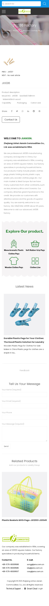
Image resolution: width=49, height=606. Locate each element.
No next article (14, 75)
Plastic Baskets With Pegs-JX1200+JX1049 (24, 520)
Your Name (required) (11, 389)
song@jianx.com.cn (35, 564)
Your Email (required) (11, 401)
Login (40, 588)
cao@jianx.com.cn (35, 571)
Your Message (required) (13, 424)
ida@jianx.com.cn (34, 568)
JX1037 (10, 72)
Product (16, 30)
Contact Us (11, 119)
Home (8, 30)
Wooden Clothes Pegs (33, 30)
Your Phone (7, 412)
